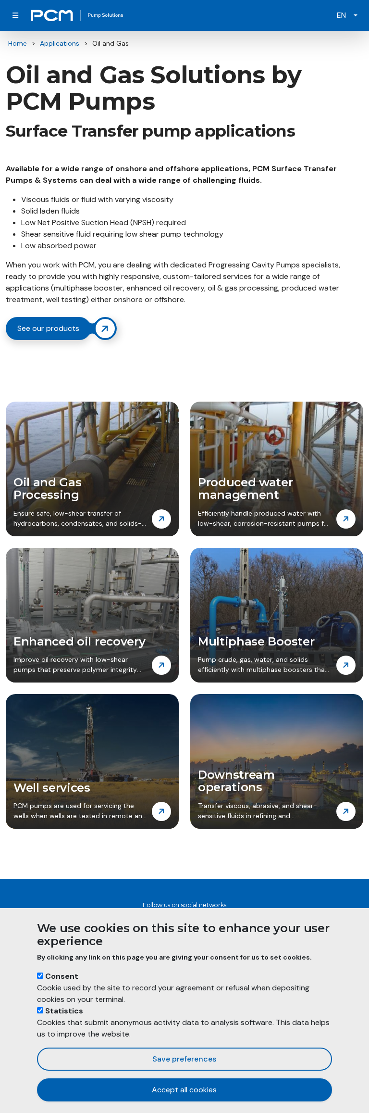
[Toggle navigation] (15, 15)
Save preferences (184, 1059)
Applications (59, 43)
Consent (61, 976)
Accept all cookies (184, 1090)
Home (17, 43)
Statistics (64, 1011)
